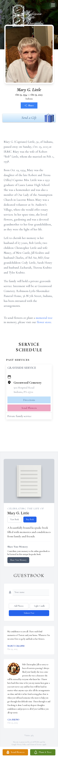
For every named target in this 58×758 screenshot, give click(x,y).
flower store (44, 322)
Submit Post (29, 613)
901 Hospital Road (24, 387)
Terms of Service (36, 744)
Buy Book (30, 519)
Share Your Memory (18, 560)
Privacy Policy (22, 744)
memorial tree (44, 318)
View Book (14, 519)
